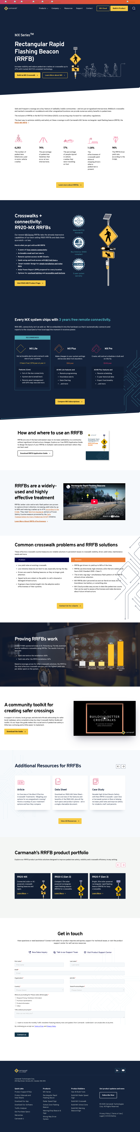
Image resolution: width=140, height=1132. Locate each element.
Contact (89, 8)
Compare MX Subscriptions (69, 402)
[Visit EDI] (16, 2)
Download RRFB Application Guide (34, 453)
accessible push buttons (55, 273)
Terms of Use (117, 1114)
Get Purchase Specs (22, 1112)
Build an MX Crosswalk (26, 75)
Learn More (21, 893)
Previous (118, 766)
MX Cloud (103, 9)
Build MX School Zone (79, 1105)
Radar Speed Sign (50, 1101)
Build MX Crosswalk (78, 1101)
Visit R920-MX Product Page (28, 283)
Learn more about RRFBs (69, 185)
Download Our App (22, 1101)
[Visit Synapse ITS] (131, 2)
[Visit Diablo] (36, 2)
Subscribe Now (108, 1096)
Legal (102, 1116)
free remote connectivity (37, 250)
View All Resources (68, 821)
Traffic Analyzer (21, 1108)
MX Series (29, 235)
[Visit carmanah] (25, 2)
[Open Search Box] (134, 8)
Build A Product (119, 9)
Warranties (19, 1115)
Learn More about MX (53, 75)
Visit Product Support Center (99, 952)
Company (55, 8)
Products (42, 8)
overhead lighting (35, 273)
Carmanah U (19, 1119)
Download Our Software (24, 1105)
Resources (68, 8)
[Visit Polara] (8, 2)
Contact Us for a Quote (68, 606)
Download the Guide (15, 732)
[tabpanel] (70, 998)
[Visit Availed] (45, 2)
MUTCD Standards (36, 512)
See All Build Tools (78, 1092)
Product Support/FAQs (23, 1092)
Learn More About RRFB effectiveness (30, 521)
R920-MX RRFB (21, 123)
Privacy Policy (105, 1114)
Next (123, 766)
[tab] (37, 952)
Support (79, 8)
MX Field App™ (51, 260)
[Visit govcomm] (55, 2)
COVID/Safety (110, 1116)
